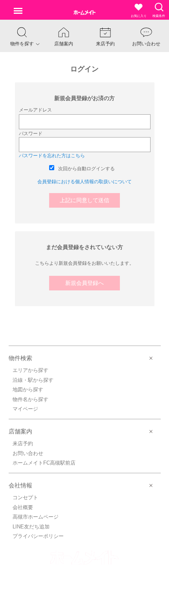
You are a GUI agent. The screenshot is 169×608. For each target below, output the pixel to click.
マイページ (25, 409)
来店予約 (23, 443)
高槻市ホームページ (36, 517)
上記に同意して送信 (84, 200)
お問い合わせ (28, 453)
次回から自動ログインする (86, 168)
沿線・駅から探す (33, 380)
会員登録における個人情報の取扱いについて (84, 181)
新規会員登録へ (84, 283)
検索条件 (158, 16)
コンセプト (25, 497)
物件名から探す (30, 399)
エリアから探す (30, 370)
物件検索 (20, 358)
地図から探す (28, 389)
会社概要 (23, 507)
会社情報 (20, 485)
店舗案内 (20, 431)
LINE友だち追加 (31, 527)
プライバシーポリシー (38, 536)
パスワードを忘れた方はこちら (52, 155)
